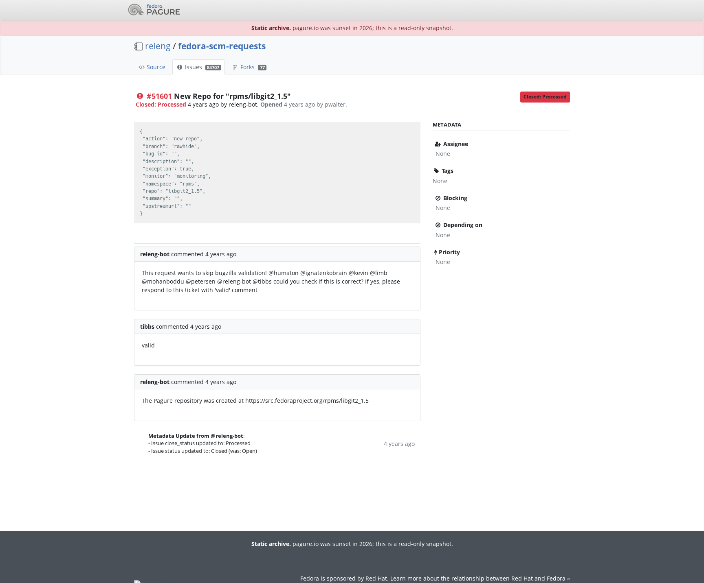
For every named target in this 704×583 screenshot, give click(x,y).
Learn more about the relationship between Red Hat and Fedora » (480, 578)
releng (158, 46)
